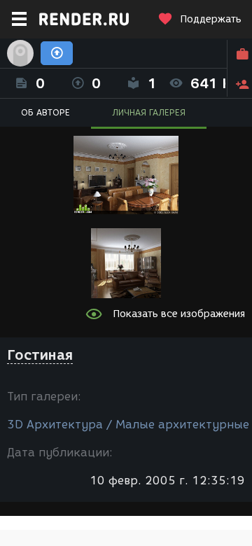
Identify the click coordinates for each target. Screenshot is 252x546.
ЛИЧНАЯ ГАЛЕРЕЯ (149, 112)
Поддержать (210, 19)
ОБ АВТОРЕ (45, 112)
